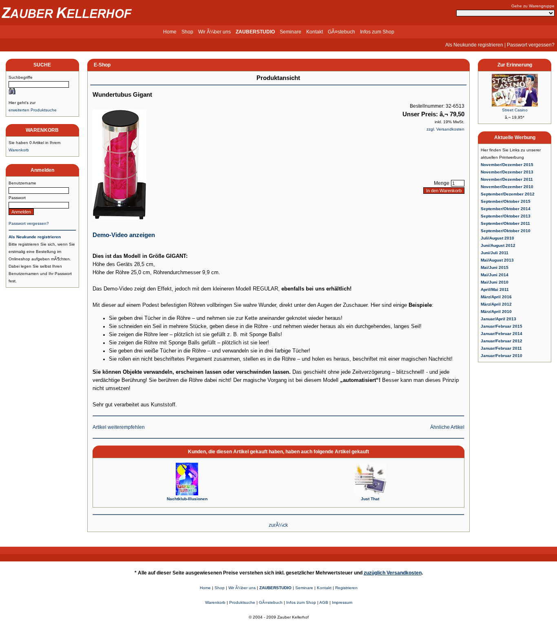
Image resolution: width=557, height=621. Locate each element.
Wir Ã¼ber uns (214, 32)
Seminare (290, 32)
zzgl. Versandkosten (445, 129)
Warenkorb (19, 150)
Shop (187, 32)
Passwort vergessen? (531, 45)
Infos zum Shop (377, 32)
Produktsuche (242, 602)
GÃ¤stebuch (341, 32)
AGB (323, 602)
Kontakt (314, 32)
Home (170, 32)
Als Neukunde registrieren (474, 45)
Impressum (342, 602)
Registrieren (346, 588)
